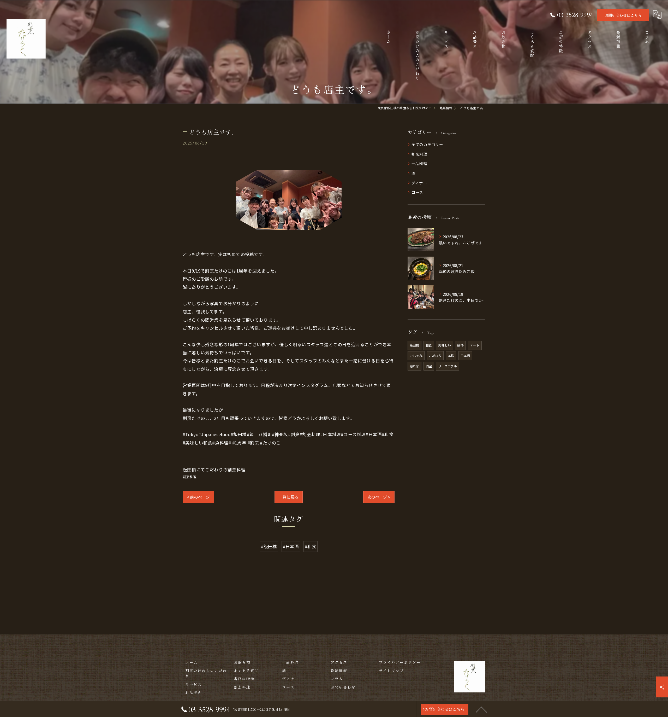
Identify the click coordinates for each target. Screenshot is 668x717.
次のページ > (378, 497)
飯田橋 (414, 345)
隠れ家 (414, 366)
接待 (460, 345)
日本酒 (465, 355)
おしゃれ (416, 355)
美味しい (444, 345)
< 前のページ (198, 497)
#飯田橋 (269, 546)
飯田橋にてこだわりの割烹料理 (214, 469)
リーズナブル (447, 366)
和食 (429, 345)
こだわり (435, 355)
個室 (429, 366)
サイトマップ (391, 670)
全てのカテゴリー (427, 144)
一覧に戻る (289, 497)
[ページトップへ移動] (481, 709)
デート (475, 345)
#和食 (311, 546)
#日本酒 (291, 546)
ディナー (419, 183)
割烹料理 (189, 476)
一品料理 (419, 163)
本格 (451, 355)
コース (417, 192)
